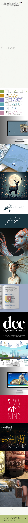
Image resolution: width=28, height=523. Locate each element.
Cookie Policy (13, 519)
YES (17, 520)
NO (20, 520)
